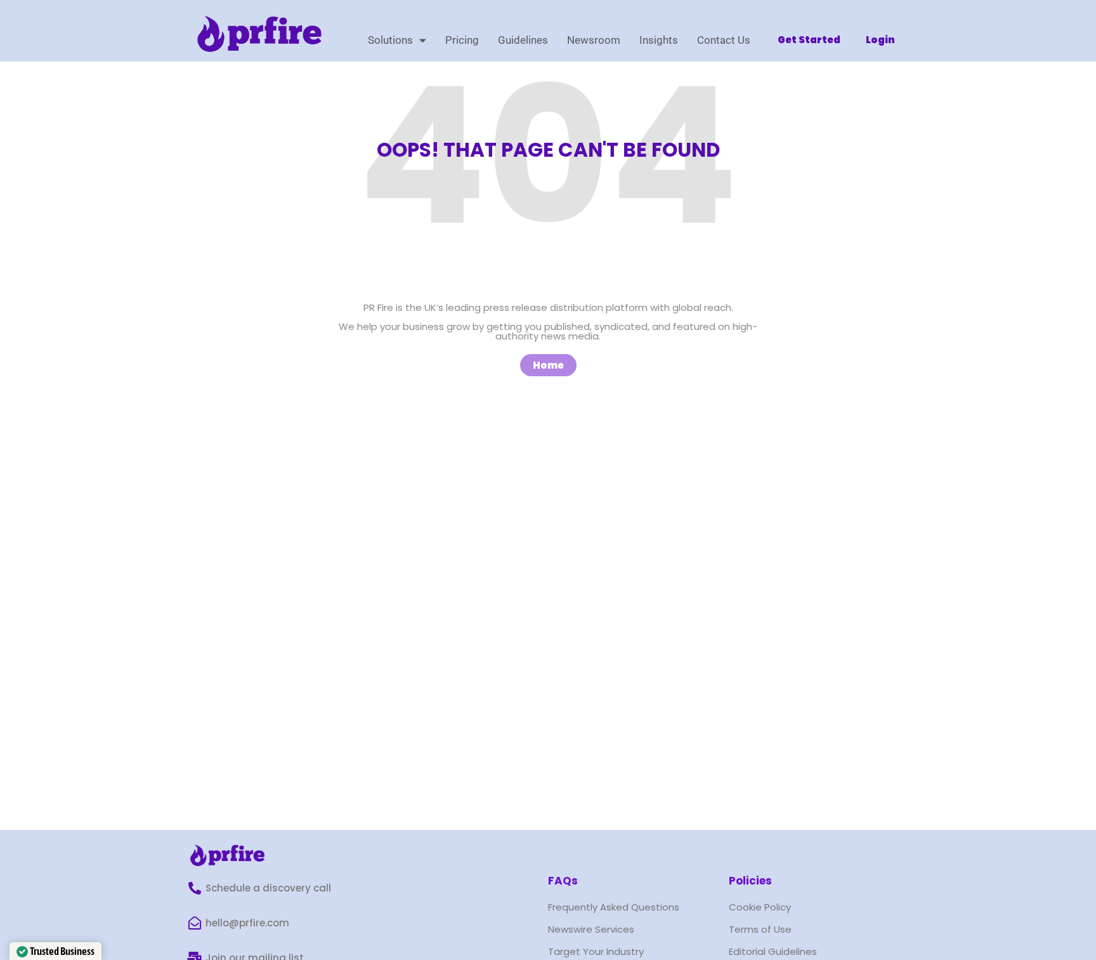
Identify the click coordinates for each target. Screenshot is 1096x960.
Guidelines (523, 40)
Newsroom (593, 40)
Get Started (809, 39)
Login (880, 39)
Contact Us (723, 40)
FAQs (563, 880)
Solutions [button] (390, 40)
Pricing (462, 40)
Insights (658, 40)
